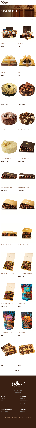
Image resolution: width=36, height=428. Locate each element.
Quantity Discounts (23, 403)
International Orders (24, 400)
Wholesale (22, 405)
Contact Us (3, 400)
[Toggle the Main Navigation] (34, 2)
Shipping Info (22, 398)
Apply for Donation (4, 411)
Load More (18, 370)
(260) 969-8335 (18, 392)
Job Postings (22, 411)
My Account (3, 398)
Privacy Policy (22, 401)
